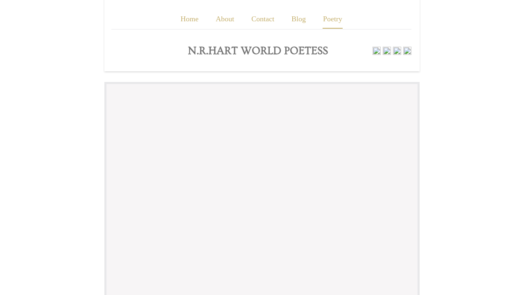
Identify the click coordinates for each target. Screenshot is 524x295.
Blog (298, 19)
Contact (262, 19)
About (225, 19)
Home (190, 19)
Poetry (332, 19)
